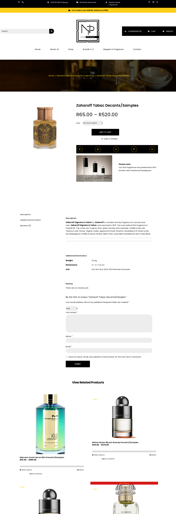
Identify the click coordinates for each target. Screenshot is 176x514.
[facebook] (149, 2)
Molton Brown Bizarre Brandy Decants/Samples (115, 442)
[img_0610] (44, 127)
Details (81, 470)
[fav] (88, 20)
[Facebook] (79, 149)
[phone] (23, 2)
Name (69, 336)
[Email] (152, 149)
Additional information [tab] (30, 220)
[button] (109, 138)
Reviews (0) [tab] (25, 225)
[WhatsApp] (116, 149)
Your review (72, 312)
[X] (97, 149)
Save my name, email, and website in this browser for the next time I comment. (105, 357)
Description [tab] (25, 214)
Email (69, 346)
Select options (26, 470)
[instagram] (153, 2)
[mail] (19, 2)
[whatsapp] (157, 2)
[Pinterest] (133, 149)
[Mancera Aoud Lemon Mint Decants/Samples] (52, 424)
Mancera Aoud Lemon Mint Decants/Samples (42, 457)
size (78, 123)
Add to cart (105, 132)
